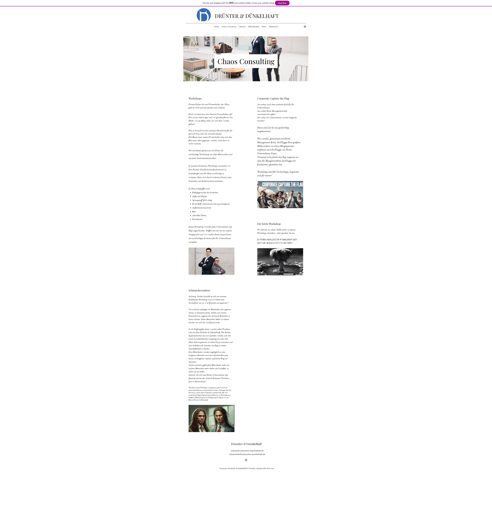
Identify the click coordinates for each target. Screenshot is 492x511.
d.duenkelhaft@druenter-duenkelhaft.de (247, 454)
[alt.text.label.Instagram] (305, 26)
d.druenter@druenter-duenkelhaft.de (247, 451)
